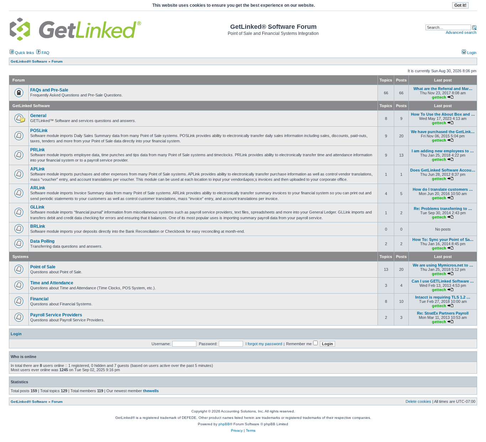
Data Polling (42, 241)
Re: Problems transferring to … (443, 208)
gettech (439, 97)
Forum (57, 402)
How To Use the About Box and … (443, 114)
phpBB (224, 424)
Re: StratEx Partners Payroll (443, 313)
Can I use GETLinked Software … (443, 281)
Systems (20, 256)
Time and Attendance (51, 282)
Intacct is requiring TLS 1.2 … (442, 297)
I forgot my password (263, 344)
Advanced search (461, 32)
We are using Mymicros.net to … (443, 265)
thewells (151, 391)
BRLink (37, 226)
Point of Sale (43, 266)
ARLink (37, 187)
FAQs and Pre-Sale (49, 90)
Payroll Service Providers (56, 314)
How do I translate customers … (443, 189)
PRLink (37, 149)
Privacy (237, 430)
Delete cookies (418, 401)
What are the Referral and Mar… (442, 88)
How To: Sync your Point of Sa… (443, 239)
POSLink (39, 130)
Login (471, 53)
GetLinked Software (31, 106)
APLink (37, 169)
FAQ (45, 53)
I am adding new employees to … (443, 151)
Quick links (24, 53)
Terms (250, 430)
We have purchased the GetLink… (443, 132)
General (38, 115)
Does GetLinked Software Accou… (442, 170)
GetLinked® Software (29, 402)
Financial (39, 298)
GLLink (37, 207)
